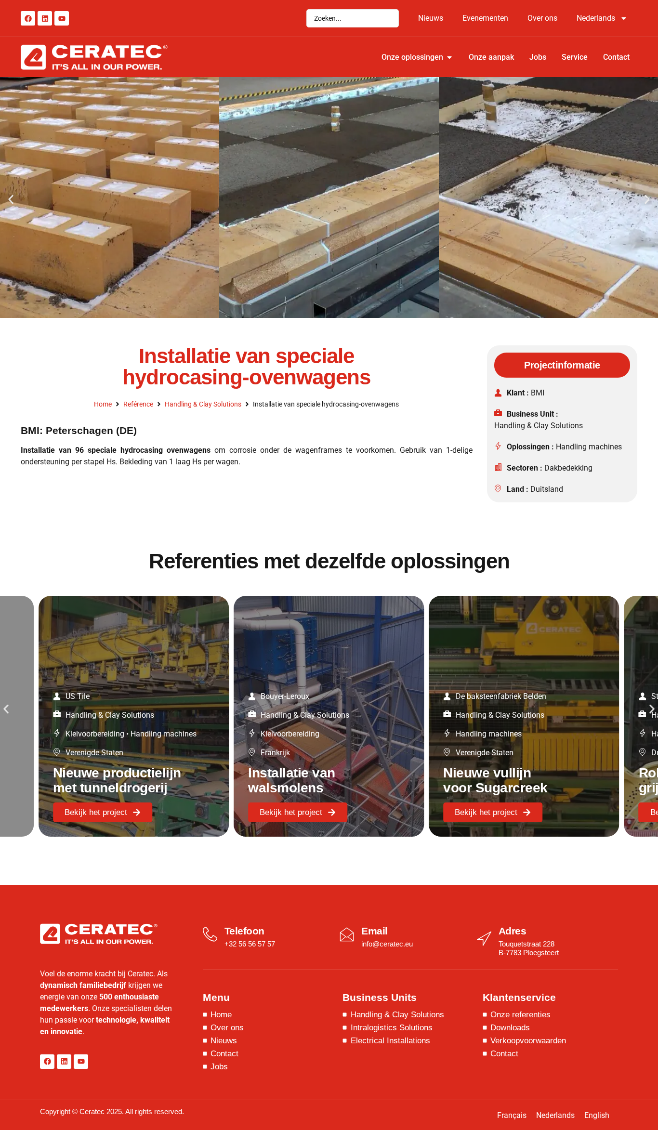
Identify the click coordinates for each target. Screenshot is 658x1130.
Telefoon (244, 930)
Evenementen (485, 18)
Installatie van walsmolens (291, 780)
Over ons (542, 18)
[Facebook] (28, 18)
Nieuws (430, 18)
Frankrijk (275, 752)
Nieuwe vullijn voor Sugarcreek (495, 780)
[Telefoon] (210, 934)
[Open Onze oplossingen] (449, 57)
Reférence (138, 404)
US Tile (78, 696)
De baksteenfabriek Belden (501, 696)
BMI (537, 392)
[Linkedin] (45, 18)
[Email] (347, 934)
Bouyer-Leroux (285, 696)
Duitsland (546, 489)
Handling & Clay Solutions (203, 404)
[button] (11, 199)
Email (374, 930)
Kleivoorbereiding (95, 733)
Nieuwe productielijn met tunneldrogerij (117, 780)
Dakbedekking (568, 468)
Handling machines (589, 446)
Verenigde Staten (94, 752)
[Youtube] (61, 18)
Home (103, 404)
